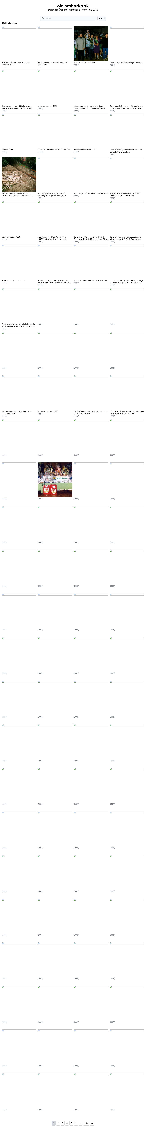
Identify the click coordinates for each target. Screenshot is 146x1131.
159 (86, 1123)
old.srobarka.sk (73, 6)
